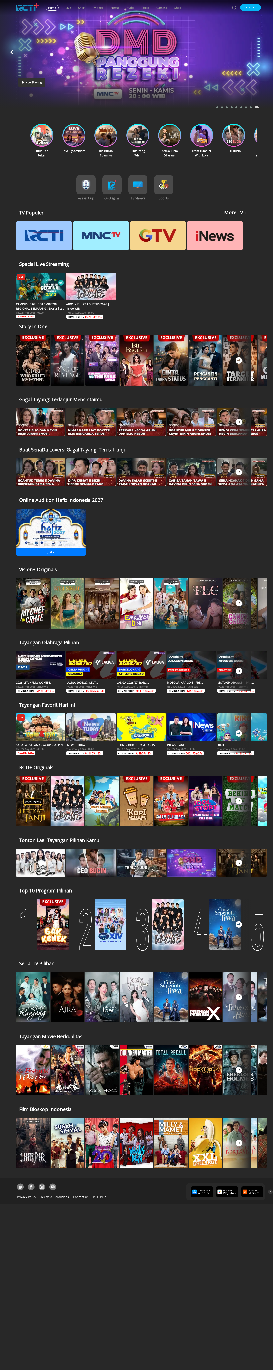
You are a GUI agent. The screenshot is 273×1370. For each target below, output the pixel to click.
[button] (250, 7)
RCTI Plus (99, 1197)
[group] (201, 1191)
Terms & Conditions (55, 1197)
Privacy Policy (26, 1197)
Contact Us (81, 1197)
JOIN (51, 552)
